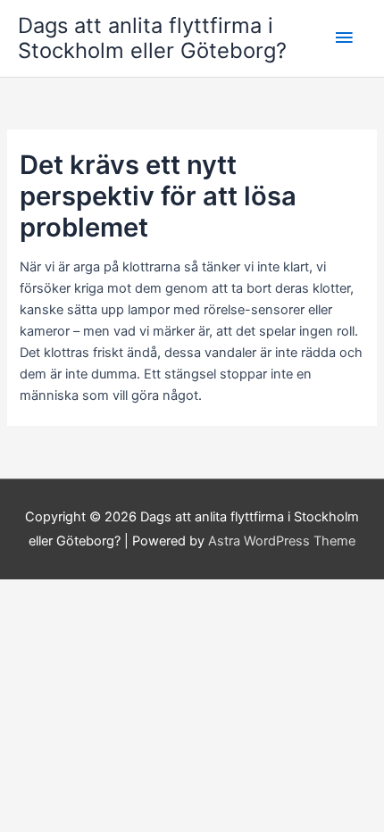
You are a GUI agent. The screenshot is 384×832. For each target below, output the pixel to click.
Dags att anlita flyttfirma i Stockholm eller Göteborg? (152, 37)
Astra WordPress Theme (281, 541)
